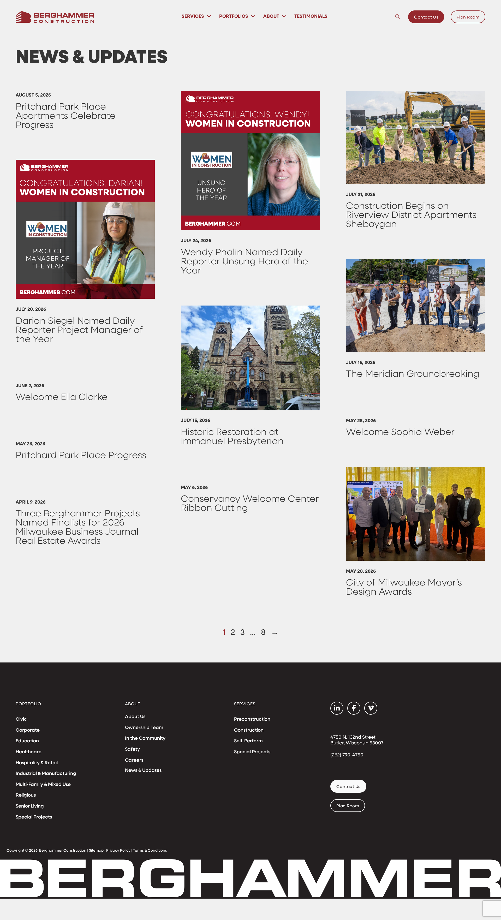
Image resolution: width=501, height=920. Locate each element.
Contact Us (426, 17)
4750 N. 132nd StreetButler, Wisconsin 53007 (356, 740)
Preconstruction (252, 719)
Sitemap (96, 850)
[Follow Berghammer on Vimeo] (370, 708)
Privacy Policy (118, 850)
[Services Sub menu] (209, 16)
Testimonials (310, 16)
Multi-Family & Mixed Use (43, 784)
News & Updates (143, 770)
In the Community (145, 738)
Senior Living (30, 806)
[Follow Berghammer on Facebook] (353, 708)
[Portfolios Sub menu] (253, 16)
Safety (132, 749)
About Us (135, 716)
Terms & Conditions (150, 850)
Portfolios (233, 16)
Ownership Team (144, 727)
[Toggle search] (398, 17)
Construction (249, 730)
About (271, 16)
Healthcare (28, 752)
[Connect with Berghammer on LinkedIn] (336, 708)
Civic (21, 719)
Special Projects (34, 817)
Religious (26, 795)
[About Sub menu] (284, 16)
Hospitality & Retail (37, 763)
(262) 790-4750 (346, 755)
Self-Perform (248, 741)
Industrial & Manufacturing (46, 773)
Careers (134, 760)
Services (193, 16)
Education (27, 741)
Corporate (28, 730)
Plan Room (468, 17)
